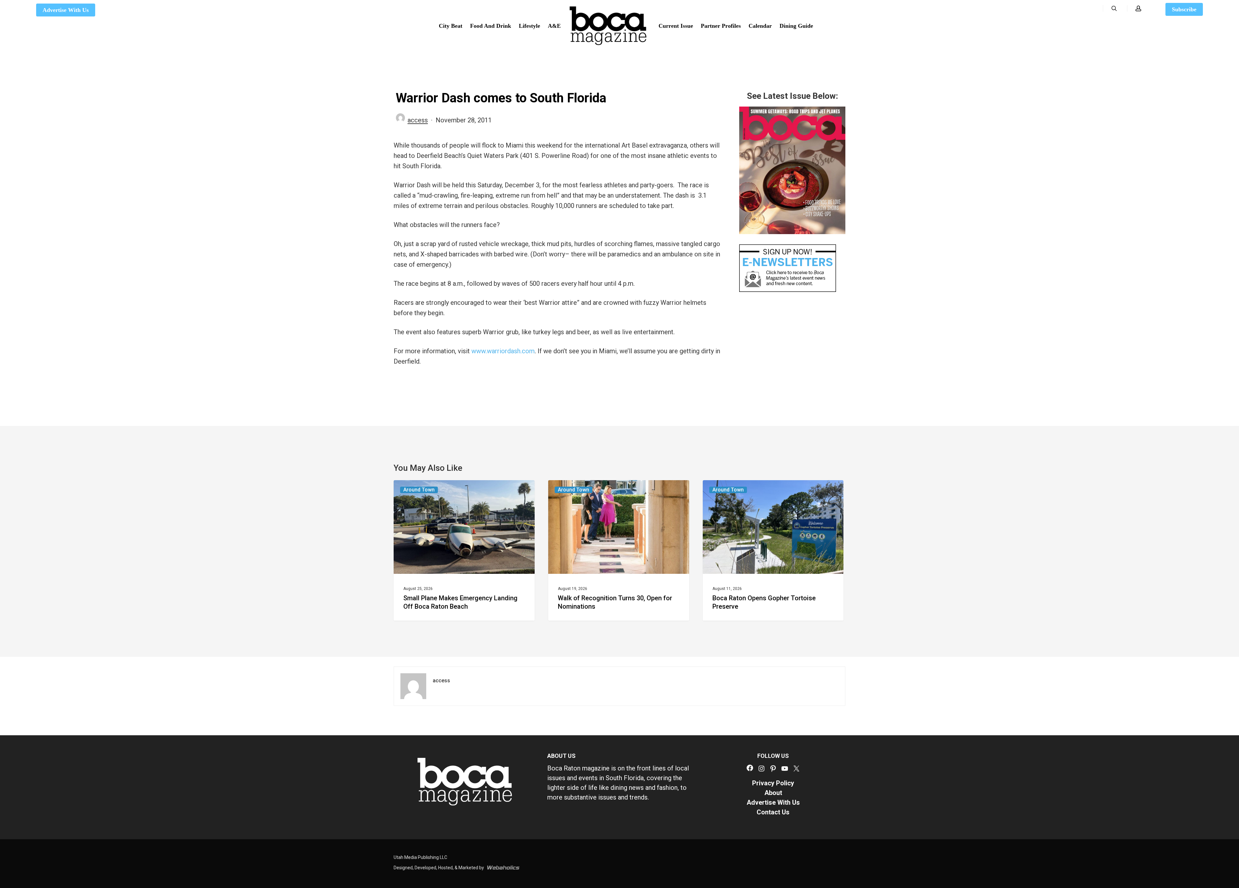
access (418, 120)
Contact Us (773, 812)
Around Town (419, 490)
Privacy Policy (773, 783)
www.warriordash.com (503, 351)
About (773, 793)
